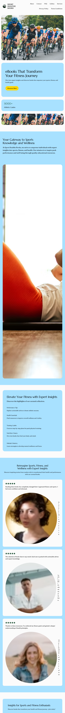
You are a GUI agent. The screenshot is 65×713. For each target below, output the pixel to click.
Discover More (12, 88)
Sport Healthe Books (11, 6)
